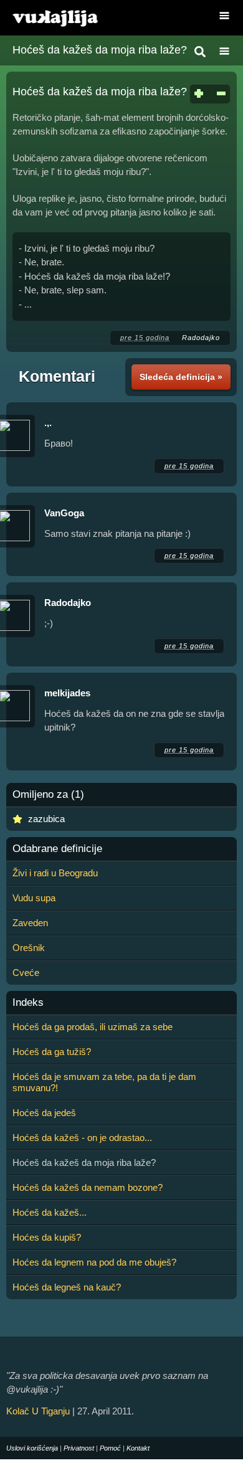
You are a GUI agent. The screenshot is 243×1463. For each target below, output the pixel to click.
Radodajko (201, 337)
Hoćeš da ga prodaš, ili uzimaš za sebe (92, 1026)
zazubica (46, 818)
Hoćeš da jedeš (44, 1112)
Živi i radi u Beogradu (55, 873)
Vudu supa (33, 897)
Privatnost (79, 1448)
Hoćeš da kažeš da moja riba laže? (99, 50)
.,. (48, 422)
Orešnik (28, 947)
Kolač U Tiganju (38, 1411)
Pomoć (110, 1448)
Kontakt (138, 1448)
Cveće (25, 972)
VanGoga (64, 513)
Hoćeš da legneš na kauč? (66, 1287)
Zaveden (30, 922)
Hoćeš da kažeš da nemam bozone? (87, 1187)
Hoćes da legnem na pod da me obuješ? (94, 1262)
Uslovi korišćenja (32, 1448)
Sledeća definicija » (181, 377)
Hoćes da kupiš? (46, 1237)
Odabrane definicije (57, 849)
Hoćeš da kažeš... (49, 1212)
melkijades (67, 693)
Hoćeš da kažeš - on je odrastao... (82, 1137)
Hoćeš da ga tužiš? (51, 1051)
